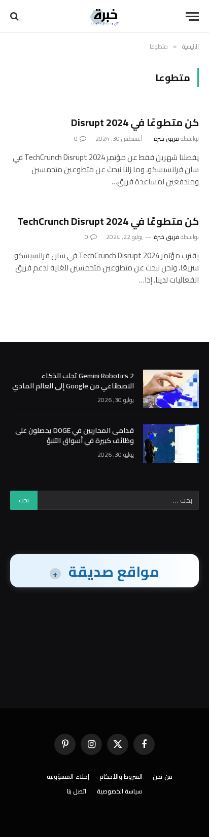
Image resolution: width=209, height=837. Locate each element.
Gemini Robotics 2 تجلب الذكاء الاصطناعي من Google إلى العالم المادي (73, 380)
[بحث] (15, 16)
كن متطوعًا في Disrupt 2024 (135, 122)
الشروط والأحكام (121, 776)
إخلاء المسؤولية (68, 776)
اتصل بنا (77, 791)
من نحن (162, 776)
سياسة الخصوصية (120, 791)
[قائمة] (192, 16)
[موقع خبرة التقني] (104, 16)
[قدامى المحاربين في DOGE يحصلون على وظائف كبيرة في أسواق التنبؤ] (171, 443)
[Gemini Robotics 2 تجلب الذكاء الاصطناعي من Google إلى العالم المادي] (171, 389)
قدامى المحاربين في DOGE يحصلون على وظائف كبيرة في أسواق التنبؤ (74, 435)
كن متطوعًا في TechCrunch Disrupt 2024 (108, 221)
